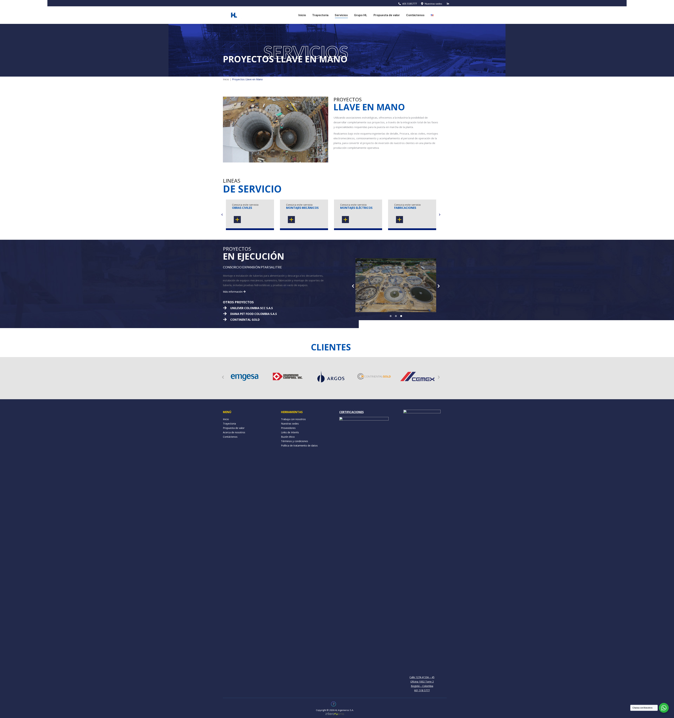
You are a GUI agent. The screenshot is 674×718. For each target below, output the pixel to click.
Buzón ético (288, 436)
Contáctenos (230, 436)
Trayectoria (229, 423)
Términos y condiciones (294, 441)
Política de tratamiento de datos (299, 445)
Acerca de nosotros (234, 432)
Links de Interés (290, 432)
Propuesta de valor (234, 428)
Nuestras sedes (433, 3)
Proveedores (288, 428)
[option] (250, 214)
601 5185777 (409, 3)
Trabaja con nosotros (293, 419)
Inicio (226, 79)
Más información (233, 291)
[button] (222, 214)
